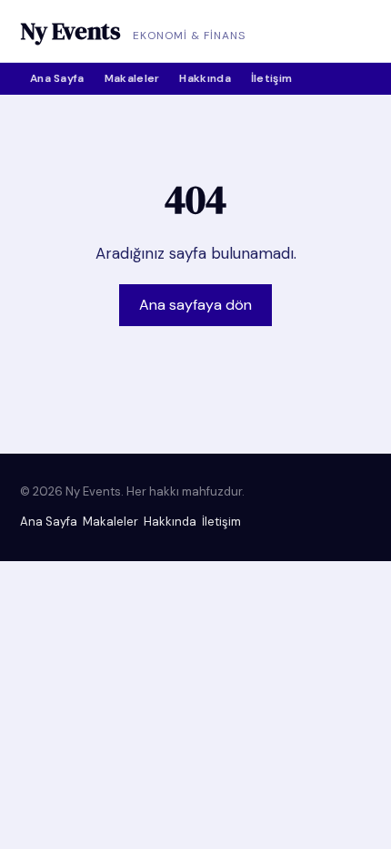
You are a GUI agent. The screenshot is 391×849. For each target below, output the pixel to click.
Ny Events (70, 31)
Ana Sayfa (57, 78)
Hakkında (204, 78)
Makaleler (132, 78)
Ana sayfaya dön (195, 304)
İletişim (271, 78)
